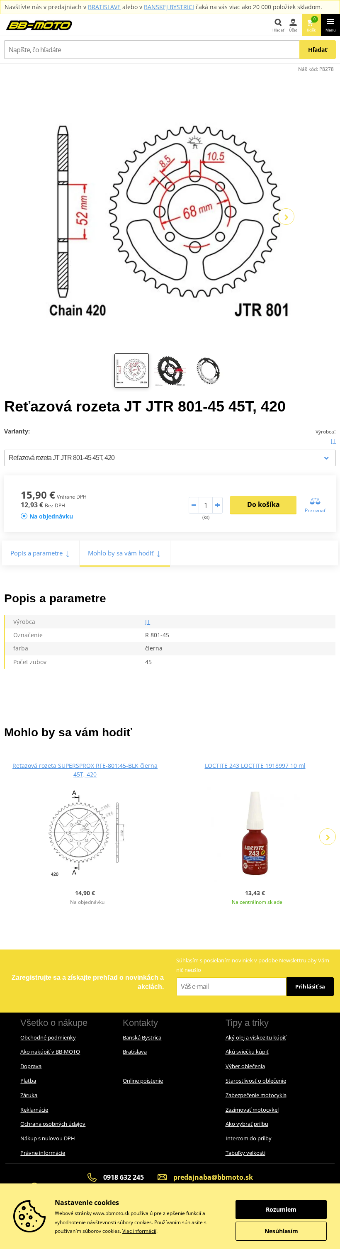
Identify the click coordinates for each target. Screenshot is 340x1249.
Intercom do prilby (249, 1138)
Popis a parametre (36, 553)
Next (286, 216)
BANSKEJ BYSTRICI (169, 7)
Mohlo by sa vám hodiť (120, 553)
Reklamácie (34, 1109)
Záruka (28, 1095)
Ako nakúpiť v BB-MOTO (50, 1051)
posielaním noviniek (228, 960)
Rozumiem (281, 1209)
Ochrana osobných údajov (52, 1123)
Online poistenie (143, 1080)
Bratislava (135, 1051)
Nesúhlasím (281, 1231)
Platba (28, 1080)
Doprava (30, 1066)
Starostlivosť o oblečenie (256, 1080)
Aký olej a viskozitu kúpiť (256, 1037)
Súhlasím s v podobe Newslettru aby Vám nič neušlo (252, 965)
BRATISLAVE (104, 7)
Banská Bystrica (142, 1037)
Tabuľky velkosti (245, 1152)
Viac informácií (139, 1230)
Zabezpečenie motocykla (256, 1095)
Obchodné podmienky (48, 1037)
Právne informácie (42, 1152)
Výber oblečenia (245, 1066)
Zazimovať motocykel (252, 1109)
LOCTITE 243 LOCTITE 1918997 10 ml (255, 765)
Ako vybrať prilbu (247, 1123)
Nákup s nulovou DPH (47, 1138)
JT (333, 441)
